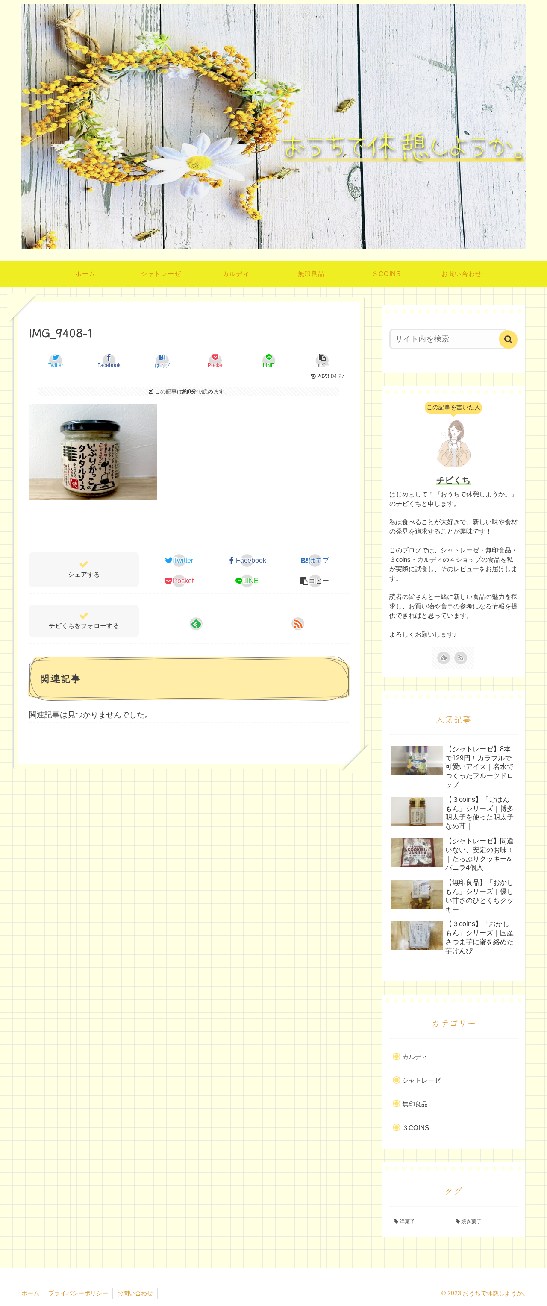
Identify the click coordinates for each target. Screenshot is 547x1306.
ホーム (30, 1293)
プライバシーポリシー (78, 1293)
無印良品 (415, 1104)
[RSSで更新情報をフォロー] (298, 623)
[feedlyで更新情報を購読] (196, 623)
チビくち (453, 480)
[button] (322, 360)
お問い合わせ (135, 1293)
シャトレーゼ (421, 1080)
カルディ (415, 1056)
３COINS (415, 1127)
